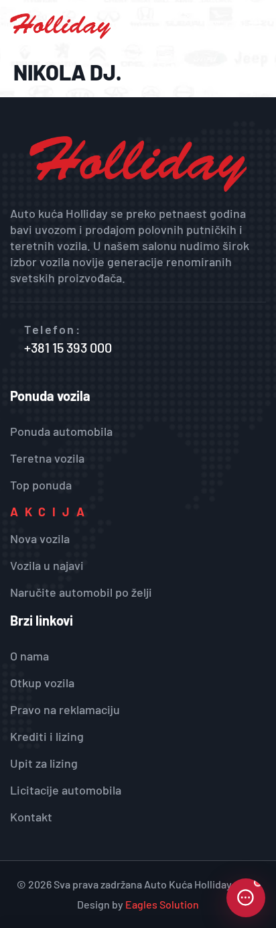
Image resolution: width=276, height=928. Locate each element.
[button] (255, 26)
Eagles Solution (162, 904)
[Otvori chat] (245, 897)
